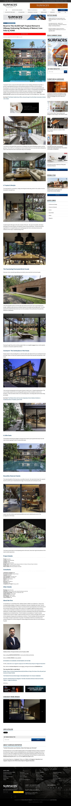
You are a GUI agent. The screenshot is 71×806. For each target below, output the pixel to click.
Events (50, 210)
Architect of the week (24, 774)
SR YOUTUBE (27, 661)
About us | (30, 802)
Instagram (32, 759)
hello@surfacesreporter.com (9, 756)
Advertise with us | (36, 802)
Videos (53, 10)
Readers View (39, 778)
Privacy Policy (55, 776)
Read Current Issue (54, 36)
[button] (6, 711)
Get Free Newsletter (51, 1)
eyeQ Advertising (53, 800)
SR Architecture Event (10, 12)
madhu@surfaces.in (31, 794)
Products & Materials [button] (32, 10)
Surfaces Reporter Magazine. (26, 800)
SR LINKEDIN (13, 661)
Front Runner (22, 775)
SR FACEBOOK (6, 661)
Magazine (63, 10)
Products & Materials (53, 207)
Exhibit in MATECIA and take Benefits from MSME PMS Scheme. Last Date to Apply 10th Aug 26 (57, 19)
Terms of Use (55, 774)
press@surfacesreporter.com (34, 787)
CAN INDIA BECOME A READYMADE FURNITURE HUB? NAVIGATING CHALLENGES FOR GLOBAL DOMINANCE (57, 148)
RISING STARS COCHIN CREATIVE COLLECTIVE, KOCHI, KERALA (54, 190)
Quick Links (51, 201)
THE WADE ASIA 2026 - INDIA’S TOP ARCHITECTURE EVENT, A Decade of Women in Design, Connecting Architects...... (58, 24)
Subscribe (61, 1)
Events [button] (44, 10)
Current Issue (39, 775)
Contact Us (55, 779)
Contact (65, 1)
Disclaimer (55, 775)
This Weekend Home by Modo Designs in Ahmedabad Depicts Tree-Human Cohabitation (22, 676)
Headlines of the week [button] (32, 12)
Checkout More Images (11, 697)
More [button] (59, 12)
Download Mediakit (57, 778)
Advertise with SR (40, 776)
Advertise (57, 1)
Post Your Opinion (40, 779)
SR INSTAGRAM (20, 661)
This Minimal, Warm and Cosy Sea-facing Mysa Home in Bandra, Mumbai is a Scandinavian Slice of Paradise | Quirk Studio (21, 398)
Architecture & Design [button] (17, 10)
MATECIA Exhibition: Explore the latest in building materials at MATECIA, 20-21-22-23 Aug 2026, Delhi (57, 30)
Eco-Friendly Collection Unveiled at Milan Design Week (56, 130)
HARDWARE (60, 79)
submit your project (26, 756)
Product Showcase (40, 772)
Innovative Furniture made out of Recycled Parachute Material (56, 165)
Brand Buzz (22, 772)
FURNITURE (51, 79)
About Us (22, 778)
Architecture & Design (53, 204)
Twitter (26, 759)
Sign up (46, 1)
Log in (43, 1)
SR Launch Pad (21, 12)
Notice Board (52, 15)
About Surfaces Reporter (12, 745)
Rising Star (51, 175)
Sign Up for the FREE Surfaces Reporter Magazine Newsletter (21, 761)
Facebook (17, 759)
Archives (38, 774)
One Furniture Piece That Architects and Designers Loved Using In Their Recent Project (57, 113)
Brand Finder (44, 12)
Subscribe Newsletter (57, 772)
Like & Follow (8, 729)
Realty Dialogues (23, 776)
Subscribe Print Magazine (25, 779)
